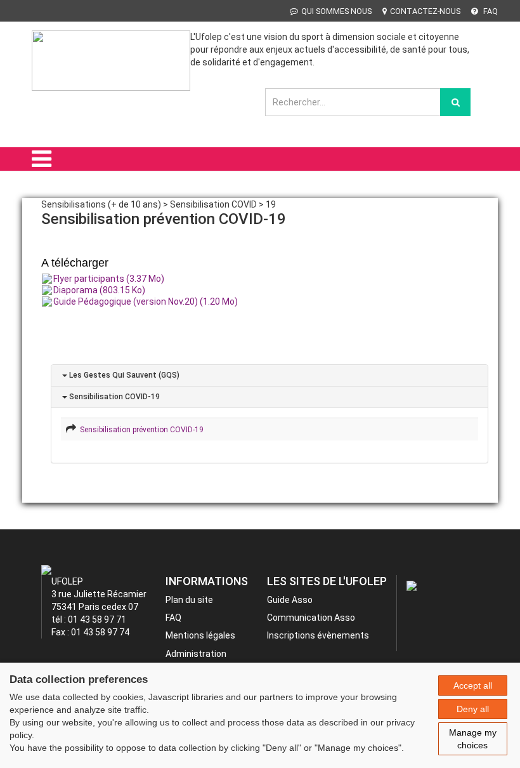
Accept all (472, 685)
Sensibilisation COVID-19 (113, 396)
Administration (196, 654)
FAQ (489, 11)
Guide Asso (290, 600)
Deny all (473, 709)
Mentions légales (200, 635)
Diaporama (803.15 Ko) (99, 290)
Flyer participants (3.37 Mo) (108, 279)
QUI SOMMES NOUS (336, 11)
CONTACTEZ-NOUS (425, 11)
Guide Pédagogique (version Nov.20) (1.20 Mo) (145, 301)
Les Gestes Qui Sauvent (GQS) (123, 375)
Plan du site (189, 600)
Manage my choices (473, 738)
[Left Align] (455, 102)
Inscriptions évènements (318, 635)
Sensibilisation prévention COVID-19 (140, 429)
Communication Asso (311, 617)
